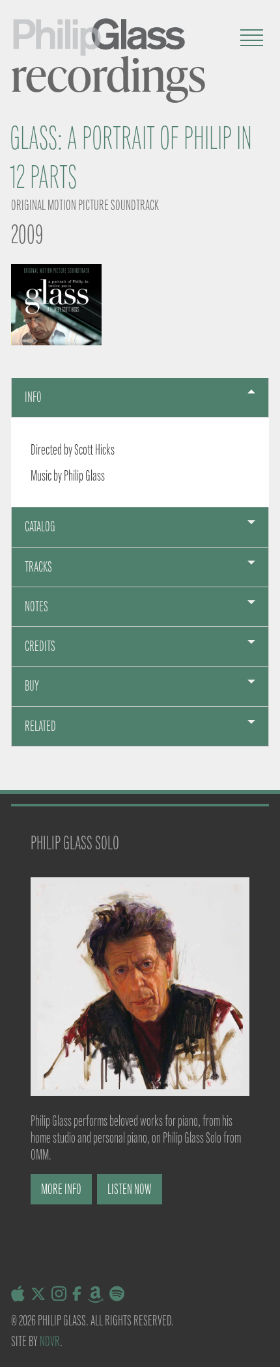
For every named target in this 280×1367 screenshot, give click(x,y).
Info (33, 397)
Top (265, 1349)
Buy (32, 686)
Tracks (38, 567)
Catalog (40, 526)
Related (40, 726)
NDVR (50, 1341)
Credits (40, 646)
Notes (36, 606)
